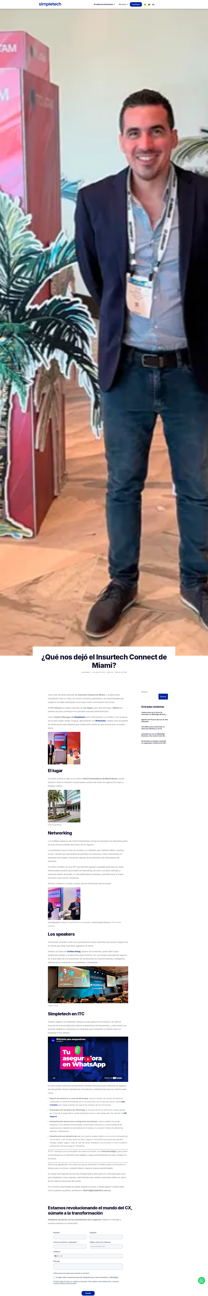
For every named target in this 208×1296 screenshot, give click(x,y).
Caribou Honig (73, 951)
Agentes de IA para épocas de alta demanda (154, 721)
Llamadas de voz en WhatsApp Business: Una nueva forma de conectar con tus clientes (153, 735)
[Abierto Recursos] (127, 4)
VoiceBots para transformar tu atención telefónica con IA (153, 728)
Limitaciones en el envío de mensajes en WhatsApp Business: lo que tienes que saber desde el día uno (154, 713)
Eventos (110, 672)
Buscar (144, 692)
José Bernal (85, 672)
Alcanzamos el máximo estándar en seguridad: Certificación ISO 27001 (153, 742)
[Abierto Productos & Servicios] (114, 4)
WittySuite (100, 721)
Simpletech (79, 717)
